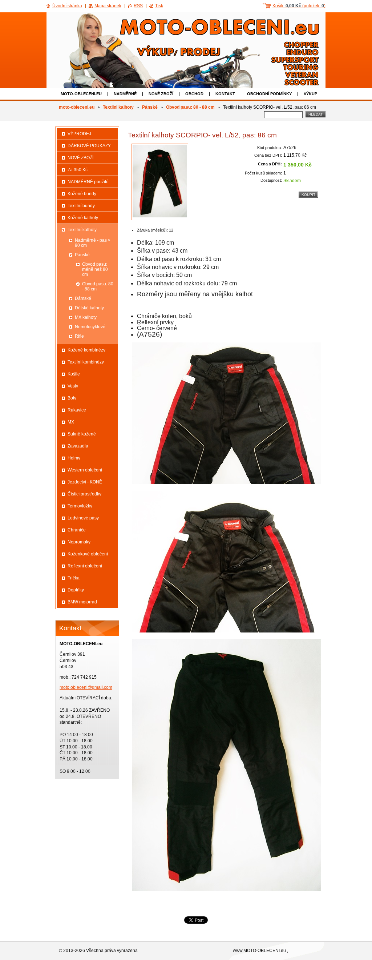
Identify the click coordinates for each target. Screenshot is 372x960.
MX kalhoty (86, 317)
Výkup (310, 94)
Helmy (74, 458)
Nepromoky (79, 542)
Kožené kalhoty (83, 217)
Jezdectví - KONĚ (85, 482)
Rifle (79, 336)
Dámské (83, 298)
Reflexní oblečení (85, 566)
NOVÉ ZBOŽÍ (161, 94)
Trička (74, 578)
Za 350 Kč (78, 169)
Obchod (194, 94)
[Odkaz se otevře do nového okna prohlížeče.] (160, 182)
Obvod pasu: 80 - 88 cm (190, 107)
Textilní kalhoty (118, 107)
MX (71, 422)
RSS (138, 5)
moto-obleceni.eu (81, 94)
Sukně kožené (82, 434)
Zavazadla (78, 446)
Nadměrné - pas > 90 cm (92, 243)
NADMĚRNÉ (125, 94)
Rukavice (77, 410)
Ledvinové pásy (83, 518)
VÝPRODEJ (79, 133)
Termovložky (80, 506)
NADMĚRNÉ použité (88, 181)
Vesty (73, 386)
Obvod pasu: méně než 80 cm (95, 269)
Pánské (150, 107)
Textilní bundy (81, 205)
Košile (74, 374)
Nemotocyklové (90, 326)
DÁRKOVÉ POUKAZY (89, 145)
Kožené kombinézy (86, 350)
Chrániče (77, 530)
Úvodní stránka (67, 5)
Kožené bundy (82, 193)
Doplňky (76, 590)
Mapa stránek (107, 5)
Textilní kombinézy (86, 362)
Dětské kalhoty (89, 307)
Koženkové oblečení (88, 554)
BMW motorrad (82, 601)
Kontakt (225, 94)
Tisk (159, 5)
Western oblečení (85, 470)
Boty (72, 398)
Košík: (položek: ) (299, 5)
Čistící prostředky (84, 494)
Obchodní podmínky (269, 94)
